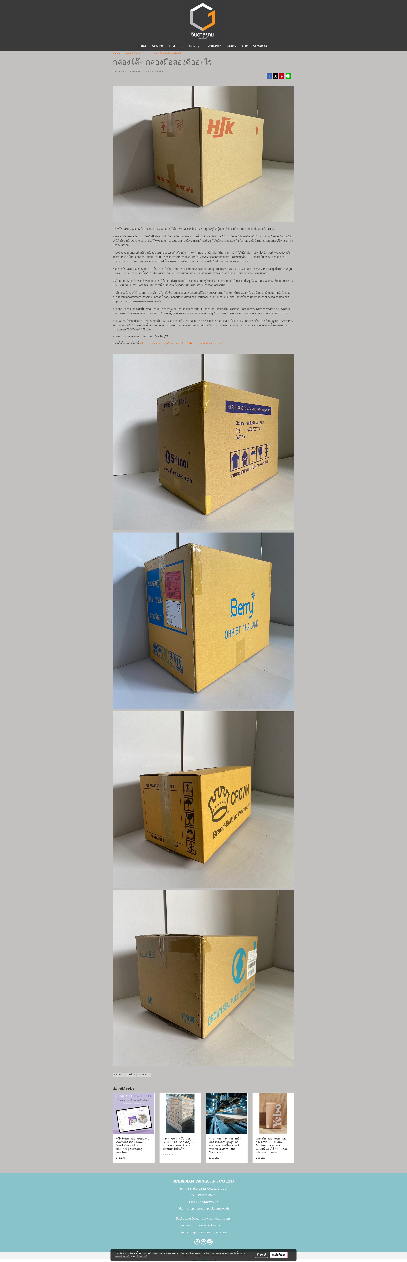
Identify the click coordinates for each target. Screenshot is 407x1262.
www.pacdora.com (217, 1218)
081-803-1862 (196, 1189)
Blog (245, 46)
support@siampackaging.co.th (208, 1208)
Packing (194, 46)
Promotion (214, 46)
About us (157, 46)
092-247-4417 (217, 1189)
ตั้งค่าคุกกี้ (261, 1254)
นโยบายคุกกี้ (141, 1256)
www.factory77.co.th (213, 1225)
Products (175, 46)
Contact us (260, 46)
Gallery (231, 46)
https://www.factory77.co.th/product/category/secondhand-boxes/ (182, 343)
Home (142, 46)
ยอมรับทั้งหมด (278, 1254)
